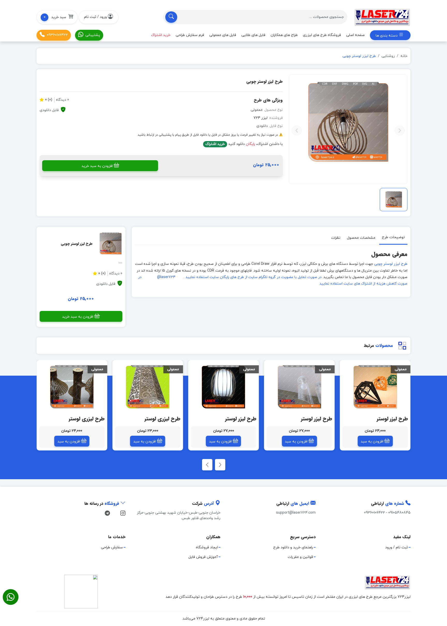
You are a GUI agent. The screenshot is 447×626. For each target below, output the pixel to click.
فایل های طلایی (253, 35)
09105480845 (399, 512)
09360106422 (57, 35)
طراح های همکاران (284, 35)
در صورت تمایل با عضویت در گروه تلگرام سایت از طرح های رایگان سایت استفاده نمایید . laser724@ (239, 277)
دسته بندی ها (387, 35)
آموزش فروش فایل (203, 557)
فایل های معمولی (222, 35)
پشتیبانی (92, 35)
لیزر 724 (260, 117)
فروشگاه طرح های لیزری (322, 35)
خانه (403, 56)
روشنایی (388, 56)
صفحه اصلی (355, 35)
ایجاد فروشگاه (207, 547)
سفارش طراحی (112, 547)
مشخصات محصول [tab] (361, 237)
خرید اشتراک (215, 144)
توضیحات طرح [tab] (393, 237)
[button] (57, 17)
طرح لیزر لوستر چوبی (390, 263)
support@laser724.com (296, 512)
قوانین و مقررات (300, 557)
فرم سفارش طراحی (190, 35)
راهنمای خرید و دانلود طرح (293, 547)
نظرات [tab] (335, 237)
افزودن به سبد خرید (97, 166)
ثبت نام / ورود (396, 547)
